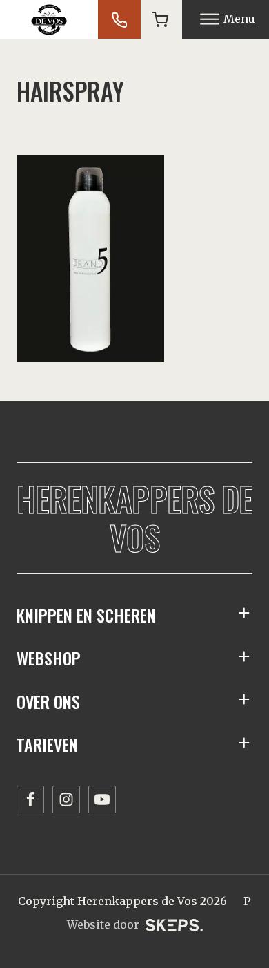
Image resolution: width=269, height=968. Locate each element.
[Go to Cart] (160, 19)
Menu (239, 19)
